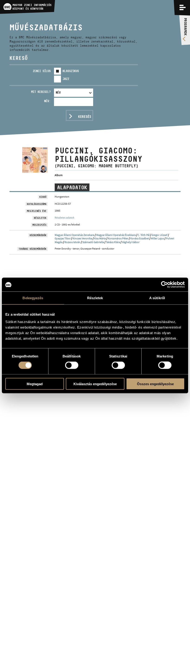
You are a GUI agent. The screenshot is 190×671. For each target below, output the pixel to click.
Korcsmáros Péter (118, 238)
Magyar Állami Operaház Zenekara (74, 235)
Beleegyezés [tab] (32, 298)
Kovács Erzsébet (139, 238)
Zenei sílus (42, 71)
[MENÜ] (182, 7)
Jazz (66, 79)
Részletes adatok (64, 218)
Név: (47, 101)
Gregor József (160, 235)
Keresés (84, 117)
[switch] (71, 365)
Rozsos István (72, 242)
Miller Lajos (157, 238)
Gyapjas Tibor (63, 238)
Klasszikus (71, 71)
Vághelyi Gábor (130, 242)
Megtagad (35, 384)
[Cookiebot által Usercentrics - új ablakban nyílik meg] (164, 284)
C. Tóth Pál (144, 235)
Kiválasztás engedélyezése (95, 384)
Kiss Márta (100, 238)
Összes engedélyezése (155, 384)
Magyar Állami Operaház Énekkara (116, 235)
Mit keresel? (41, 92)
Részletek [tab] (95, 298)
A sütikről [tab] (157, 298)
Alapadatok (72, 187)
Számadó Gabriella (93, 242)
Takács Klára (113, 242)
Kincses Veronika (82, 238)
